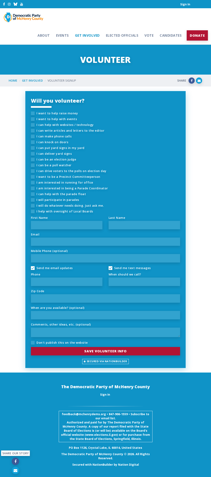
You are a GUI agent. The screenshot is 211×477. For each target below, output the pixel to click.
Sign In (185, 4)
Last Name (117, 218)
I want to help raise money (57, 113)
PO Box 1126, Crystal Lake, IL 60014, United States (105, 448)
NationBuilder (103, 464)
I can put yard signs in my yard (60, 148)
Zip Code (37, 291)
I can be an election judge (56, 159)
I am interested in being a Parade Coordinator (72, 188)
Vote (149, 35)
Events (62, 35)
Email (35, 234)
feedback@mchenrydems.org (84, 414)
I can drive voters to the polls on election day (71, 171)
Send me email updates (54, 268)
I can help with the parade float (61, 194)
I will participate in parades (57, 200)
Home (13, 80)
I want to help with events (56, 119)
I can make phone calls (54, 136)
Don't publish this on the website (62, 343)
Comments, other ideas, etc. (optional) (61, 324)
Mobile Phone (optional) (49, 251)
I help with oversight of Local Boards (64, 211)
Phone (35, 274)
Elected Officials (122, 35)
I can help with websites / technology (65, 125)
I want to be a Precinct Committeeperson (68, 177)
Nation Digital (128, 464)
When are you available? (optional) (57, 308)
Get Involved (87, 35)
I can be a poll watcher (54, 165)
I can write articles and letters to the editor (70, 130)
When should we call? (125, 274)
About (44, 35)
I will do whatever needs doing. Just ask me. (70, 205)
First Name (39, 218)
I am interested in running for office (64, 182)
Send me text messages (132, 268)
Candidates (171, 35)
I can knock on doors (52, 142)
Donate (197, 35)
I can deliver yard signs (54, 154)
